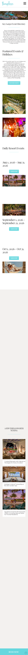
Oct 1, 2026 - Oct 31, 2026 (13, 250)
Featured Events (14, 83)
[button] (24, 3)
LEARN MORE (14, 171)
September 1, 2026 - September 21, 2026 (13, 221)
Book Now (14, 652)
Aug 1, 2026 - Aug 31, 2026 (13, 163)
